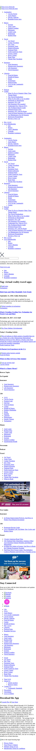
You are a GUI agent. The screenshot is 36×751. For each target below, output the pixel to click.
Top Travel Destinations (15, 97)
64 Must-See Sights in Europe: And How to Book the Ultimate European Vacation (20, 547)
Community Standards (15, 688)
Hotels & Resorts (13, 48)
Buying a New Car (14, 118)
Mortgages (11, 30)
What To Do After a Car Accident (18, 99)
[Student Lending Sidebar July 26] (15, 579)
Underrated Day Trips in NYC (17, 106)
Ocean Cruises (12, 53)
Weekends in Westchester (16, 100)
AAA (6, 397)
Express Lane (8, 401)
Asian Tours (8, 459)
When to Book (8, 479)
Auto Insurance (13, 64)
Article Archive (13, 683)
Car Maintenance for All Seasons (18, 115)
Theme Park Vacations (15, 59)
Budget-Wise (12, 35)
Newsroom (7, 690)
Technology (12, 80)
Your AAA (7, 679)
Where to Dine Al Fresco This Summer (13, 359)
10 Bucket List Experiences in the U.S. (13, 349)
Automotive (8, 12)
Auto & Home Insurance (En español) (20, 113)
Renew (10, 127)
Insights (6, 414)
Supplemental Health (10, 441)
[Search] (1, 252)
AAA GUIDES (9, 693)
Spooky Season (9, 419)
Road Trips (11, 57)
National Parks (12, 50)
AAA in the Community (15, 84)
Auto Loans (12, 26)
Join (9, 126)
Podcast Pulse (12, 82)
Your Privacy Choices (11, 745)
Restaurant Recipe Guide (12, 527)
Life (5, 609)
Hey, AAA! (7, 122)
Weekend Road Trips (14, 109)
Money (6, 23)
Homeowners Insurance (15, 66)
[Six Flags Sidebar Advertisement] (11, 328)
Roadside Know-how (15, 19)
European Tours (13, 46)
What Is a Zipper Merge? (8, 368)
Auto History (12, 15)
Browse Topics (13, 684)
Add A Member (13, 129)
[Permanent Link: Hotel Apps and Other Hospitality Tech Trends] (4, 286)
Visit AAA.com (5, 267)
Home (10, 79)
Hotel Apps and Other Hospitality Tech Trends (16, 292)
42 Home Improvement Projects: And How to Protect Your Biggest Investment (18, 519)
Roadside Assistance (14, 133)
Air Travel (11, 41)
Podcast (6, 90)
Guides (6, 91)
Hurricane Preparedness (15, 117)
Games (10, 86)
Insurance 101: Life (14, 102)
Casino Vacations (13, 43)
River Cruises (12, 55)
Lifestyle (7, 73)
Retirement (11, 34)
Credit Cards (12, 32)
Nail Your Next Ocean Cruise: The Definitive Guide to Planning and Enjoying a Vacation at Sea (20, 551)
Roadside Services (10, 631)
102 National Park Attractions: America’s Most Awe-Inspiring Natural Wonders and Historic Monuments (18, 542)
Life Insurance (12, 68)
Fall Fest (6, 403)
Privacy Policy (8, 743)
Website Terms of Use (11, 746)
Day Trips (11, 44)
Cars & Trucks (12, 14)
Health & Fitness (13, 77)
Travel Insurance (13, 70)
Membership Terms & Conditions (14, 748)
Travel (6, 39)
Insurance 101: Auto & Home (17, 111)
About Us (7, 681)
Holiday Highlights (10, 410)
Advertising (7, 692)
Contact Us (7, 686)
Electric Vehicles (13, 17)
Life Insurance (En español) (17, 104)
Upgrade (11, 131)
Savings (10, 24)
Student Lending (13, 28)
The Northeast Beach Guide (17, 108)
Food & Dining (13, 75)
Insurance (7, 62)
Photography (8, 417)
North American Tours (15, 52)
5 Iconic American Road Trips (13, 539)
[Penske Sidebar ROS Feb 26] (15, 506)
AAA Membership (10, 124)
